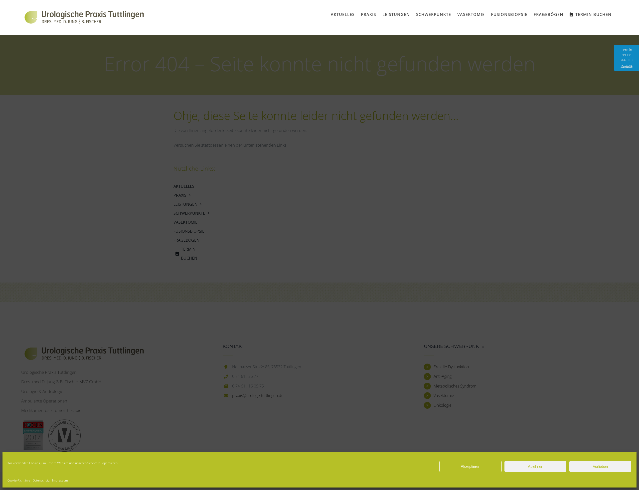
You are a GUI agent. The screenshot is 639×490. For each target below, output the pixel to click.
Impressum (60, 480)
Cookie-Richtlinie (18, 480)
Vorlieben (600, 466)
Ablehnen (535, 466)
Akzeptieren (470, 466)
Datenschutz (41, 480)
